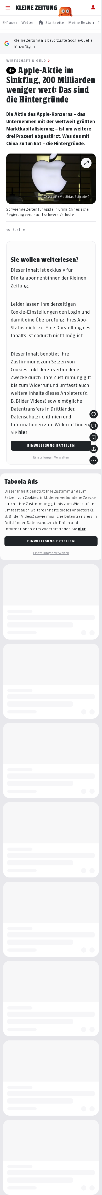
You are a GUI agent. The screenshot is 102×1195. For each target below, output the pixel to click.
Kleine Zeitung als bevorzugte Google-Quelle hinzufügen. (53, 43)
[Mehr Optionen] (93, 460)
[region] (51, 23)
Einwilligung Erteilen (51, 445)
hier (22, 432)
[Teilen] (93, 449)
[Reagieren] (93, 414)
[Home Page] (36, 7)
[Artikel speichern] (93, 437)
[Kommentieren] (93, 426)
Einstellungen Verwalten (51, 457)
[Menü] (8, 8)
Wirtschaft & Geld (26, 60)
